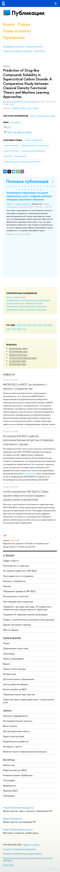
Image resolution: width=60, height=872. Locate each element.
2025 (34, 325)
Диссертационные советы (16, 731)
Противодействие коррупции (18, 601)
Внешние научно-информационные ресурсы (25, 751)
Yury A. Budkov (33, 108)
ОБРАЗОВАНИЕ (12, 638)
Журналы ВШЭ (10, 790)
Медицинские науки (18, 354)
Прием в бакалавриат (13, 658)
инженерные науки (34, 303)
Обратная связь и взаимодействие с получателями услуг (28, 701)
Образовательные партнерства (19, 694)
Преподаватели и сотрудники (18, 576)
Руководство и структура (16, 565)
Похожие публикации (27, 181)
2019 (19, 329)
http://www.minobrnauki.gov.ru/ (18, 807)
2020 (13, 329)
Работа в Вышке (10, 629)
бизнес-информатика (16, 297)
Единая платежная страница (17, 624)
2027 (24, 325)
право (21, 309)
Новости (9, 374)
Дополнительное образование (18, 679)
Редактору (53, 869)
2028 (19, 325)
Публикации (28, 13)
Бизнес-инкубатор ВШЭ (15, 689)
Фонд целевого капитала (15, 596)
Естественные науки (18, 351)
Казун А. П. (11, 204)
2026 (29, 325)
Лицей (6, 643)
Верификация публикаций (14, 46)
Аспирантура (9, 673)
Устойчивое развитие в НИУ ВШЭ (20, 570)
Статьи (24, 24)
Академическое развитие (15, 741)
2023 (45, 325)
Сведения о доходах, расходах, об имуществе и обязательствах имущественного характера (27, 608)
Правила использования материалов (17, 51)
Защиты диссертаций (13, 736)
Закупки (7, 586)
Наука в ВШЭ (39, 51)
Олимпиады (9, 653)
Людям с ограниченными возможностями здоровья (28, 619)
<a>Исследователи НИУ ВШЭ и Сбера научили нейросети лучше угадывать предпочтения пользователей (25, 495)
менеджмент (12, 309)
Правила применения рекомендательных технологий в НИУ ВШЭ (28, 859)
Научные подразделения (15, 715)
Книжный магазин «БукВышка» (18, 775)
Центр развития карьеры (15, 684)
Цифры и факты (11, 560)
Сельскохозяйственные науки (23, 357)
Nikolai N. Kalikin (19, 108)
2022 (50, 325)
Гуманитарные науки (18, 348)
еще (24, 329)
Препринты (14, 37)
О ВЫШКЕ (9, 555)
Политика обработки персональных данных (22, 853)
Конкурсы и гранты (12, 746)
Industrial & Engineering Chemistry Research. (21, 102)
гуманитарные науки (15, 303)
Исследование (29, 473)
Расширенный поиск (34, 46)
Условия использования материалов (19, 849)
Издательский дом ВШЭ (15, 770)
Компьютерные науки (46, 116)
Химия (33, 116)
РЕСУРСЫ (9, 760)
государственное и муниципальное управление (28, 300)
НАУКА (7, 710)
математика (41, 306)
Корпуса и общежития (14, 581)
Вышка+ (7, 663)
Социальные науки (17, 360)
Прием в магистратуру (14, 668)
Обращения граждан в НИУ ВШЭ (19, 591)
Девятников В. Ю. (23, 204)
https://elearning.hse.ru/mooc (18, 829)
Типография (9, 780)
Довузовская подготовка (15, 648)
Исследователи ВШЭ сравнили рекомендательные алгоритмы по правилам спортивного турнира (28, 440)
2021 (8, 329)
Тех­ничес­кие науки (17, 363)
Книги (9, 24)
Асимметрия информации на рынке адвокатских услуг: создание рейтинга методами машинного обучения (29, 196)
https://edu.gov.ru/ (12, 818)
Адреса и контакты (31, 844)
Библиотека (9, 765)
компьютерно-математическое (20, 306)
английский (15, 122)
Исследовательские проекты (17, 720)
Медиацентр (9, 785)
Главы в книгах (17, 31)
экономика (42, 309)
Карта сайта (8, 865)
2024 (40, 325)
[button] (6, 186)
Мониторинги (10, 725)
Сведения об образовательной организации (25, 614)
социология (30, 309)
